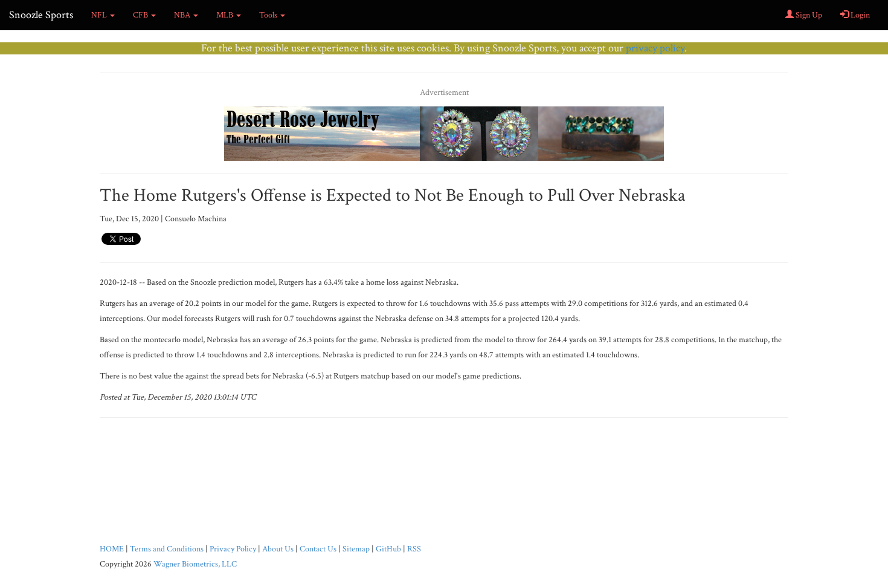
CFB (141, 15)
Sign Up (808, 15)
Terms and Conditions (167, 549)
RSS (414, 549)
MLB (225, 15)
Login (859, 15)
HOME (112, 549)
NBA (183, 15)
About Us (278, 549)
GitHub (388, 549)
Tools (269, 15)
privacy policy (655, 48)
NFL (100, 15)
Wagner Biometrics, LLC (195, 564)
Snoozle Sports (41, 15)
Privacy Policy (233, 549)
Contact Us (318, 549)
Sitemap (356, 549)
